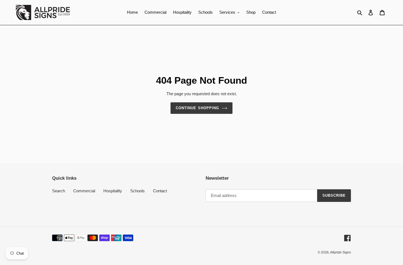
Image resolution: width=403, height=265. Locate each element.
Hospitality (112, 190)
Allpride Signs (340, 252)
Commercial (84, 190)
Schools (137, 190)
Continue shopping (197, 108)
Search (58, 190)
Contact (160, 190)
